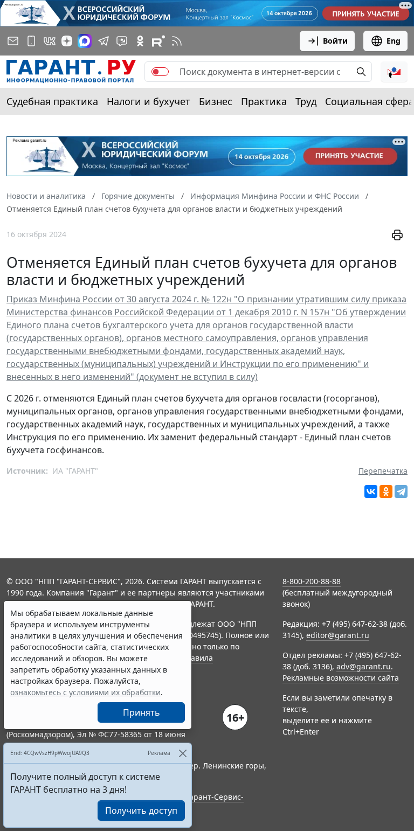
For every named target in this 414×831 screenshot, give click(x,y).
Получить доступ (141, 810)
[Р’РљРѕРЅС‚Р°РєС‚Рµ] (370, 491)
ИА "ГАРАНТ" (75, 471)
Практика (264, 101)
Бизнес (215, 101)
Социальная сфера (369, 101)
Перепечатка (383, 471)
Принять (141, 712)
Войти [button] (335, 41)
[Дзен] (66, 41)
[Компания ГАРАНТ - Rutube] (158, 40)
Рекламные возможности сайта (340, 678)
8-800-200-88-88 (311, 581)
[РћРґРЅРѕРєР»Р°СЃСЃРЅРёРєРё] (386, 491)
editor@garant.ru (337, 635)
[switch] (160, 71)
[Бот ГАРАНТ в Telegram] (121, 40)
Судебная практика (52, 101)
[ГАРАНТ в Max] (85, 41)
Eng (394, 41)
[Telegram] (401, 491)
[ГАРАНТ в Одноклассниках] (140, 40)
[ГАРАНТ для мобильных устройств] (31, 40)
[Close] (182, 753)
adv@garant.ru (363, 666)
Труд (305, 101)
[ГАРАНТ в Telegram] (103, 40)
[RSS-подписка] (176, 40)
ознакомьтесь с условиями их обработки (85, 692)
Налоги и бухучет (148, 101)
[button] (394, 71)
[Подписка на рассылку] (12, 40)
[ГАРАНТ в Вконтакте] (49, 40)
